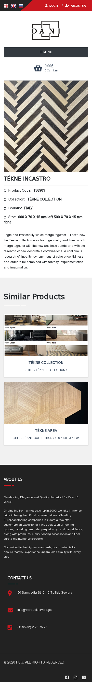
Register (78, 5)
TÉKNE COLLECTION (46, 363)
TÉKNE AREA (46, 430)
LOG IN (54, 5)
